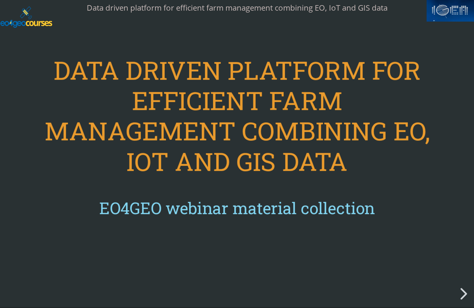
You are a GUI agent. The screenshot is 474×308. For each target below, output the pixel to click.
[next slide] (465, 294)
